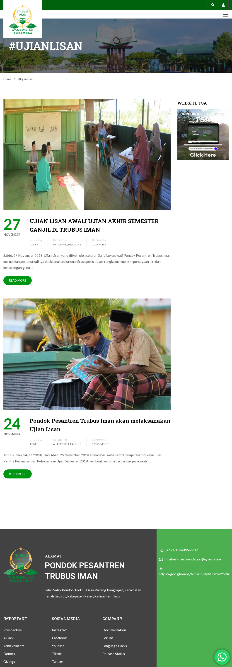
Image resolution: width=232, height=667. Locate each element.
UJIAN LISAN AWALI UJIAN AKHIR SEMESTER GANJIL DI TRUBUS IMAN (94, 225)
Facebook (59, 638)
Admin (34, 244)
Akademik (60, 244)
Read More (17, 280)
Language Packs (114, 646)
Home (7, 79)
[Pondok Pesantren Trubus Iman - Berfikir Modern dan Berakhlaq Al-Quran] (22, 19)
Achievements (13, 646)
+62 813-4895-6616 (182, 550)
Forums (108, 638)
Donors (9, 654)
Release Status (113, 654)
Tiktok (57, 654)
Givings (9, 662)
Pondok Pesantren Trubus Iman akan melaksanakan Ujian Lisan (100, 425)
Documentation (114, 630)
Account (223, 5)
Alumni (8, 638)
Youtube (58, 646)
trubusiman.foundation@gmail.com (193, 559)
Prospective (12, 630)
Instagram (59, 630)
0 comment (100, 244)
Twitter (57, 662)
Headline (74, 244)
